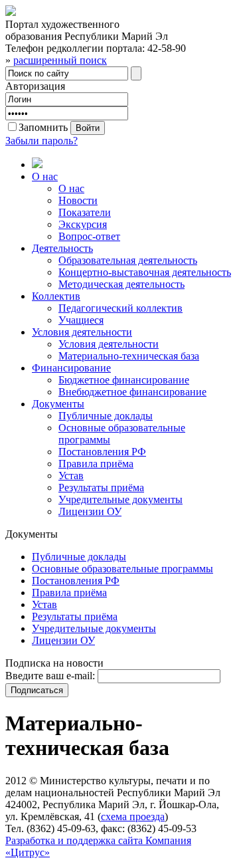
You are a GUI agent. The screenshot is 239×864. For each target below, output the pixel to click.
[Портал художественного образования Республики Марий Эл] (10, 12)
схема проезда (133, 816)
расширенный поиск (60, 60)
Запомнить (43, 127)
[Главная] (133, 164)
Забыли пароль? (41, 140)
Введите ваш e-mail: (50, 675)
